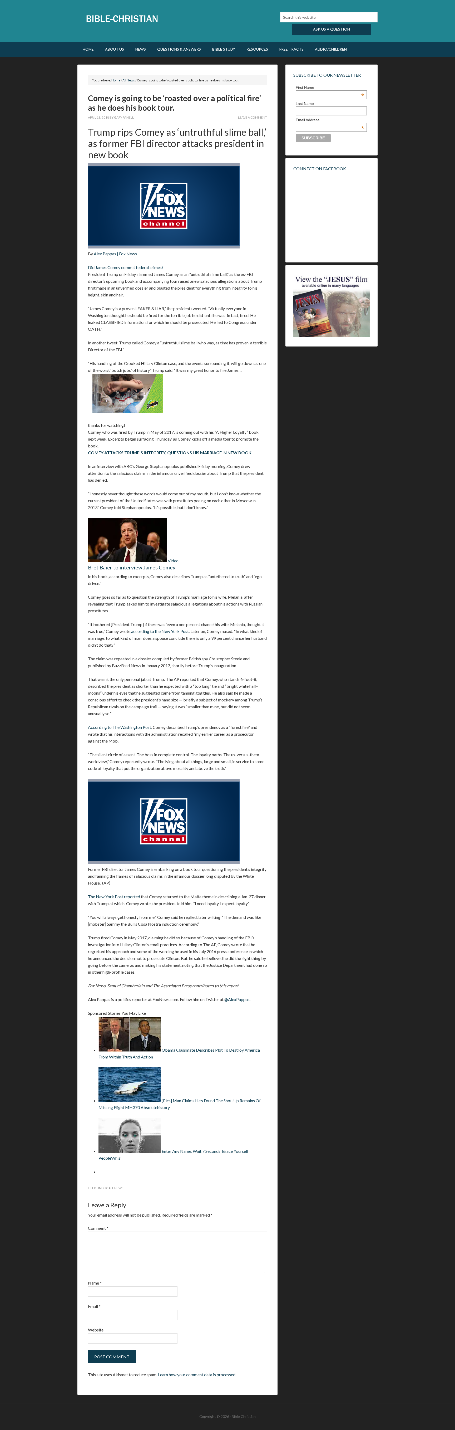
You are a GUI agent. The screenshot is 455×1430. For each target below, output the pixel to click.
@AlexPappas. (237, 999)
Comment (98, 1228)
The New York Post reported (114, 896)
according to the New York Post (160, 631)
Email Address (330, 120)
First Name (330, 87)
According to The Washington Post (119, 727)
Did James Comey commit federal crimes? (126, 267)
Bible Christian (122, 18)
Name (95, 1282)
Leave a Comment (252, 117)
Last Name (305, 103)
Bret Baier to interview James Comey (131, 567)
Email (94, 1306)
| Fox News (127, 253)
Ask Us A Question (331, 29)
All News (115, 1188)
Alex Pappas (105, 253)
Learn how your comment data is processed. (197, 1374)
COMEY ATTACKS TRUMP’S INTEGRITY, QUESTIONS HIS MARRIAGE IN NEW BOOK (169, 452)
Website (95, 1329)
